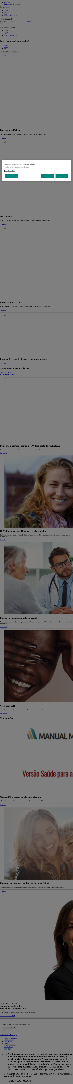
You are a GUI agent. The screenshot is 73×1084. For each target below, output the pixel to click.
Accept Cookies (62, 175)
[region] (36, 170)
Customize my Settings (11, 175)
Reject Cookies (47, 175)
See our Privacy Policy (10, 170)
